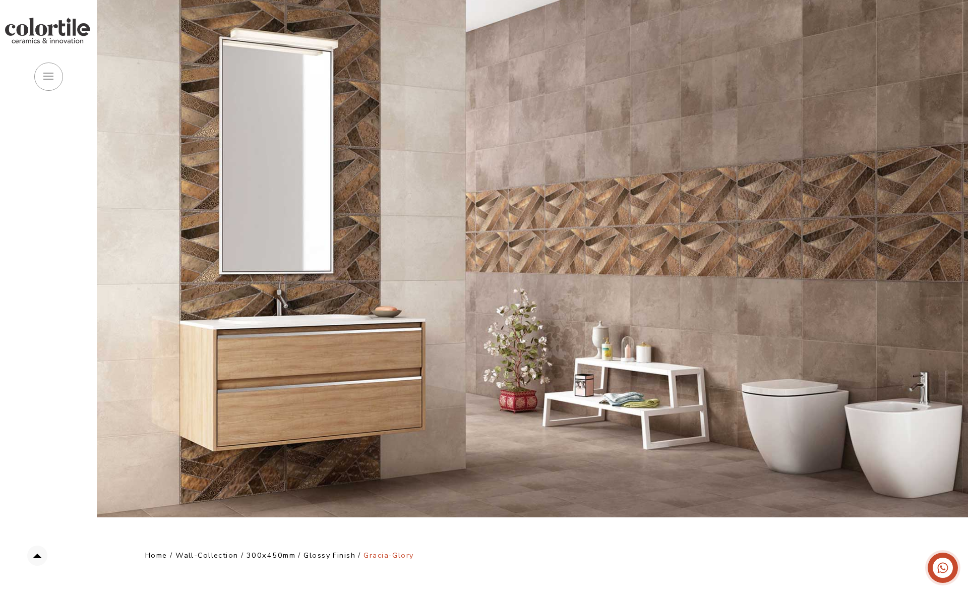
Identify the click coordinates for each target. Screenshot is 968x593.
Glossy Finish (331, 555)
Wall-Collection (206, 555)
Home (156, 555)
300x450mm (271, 555)
